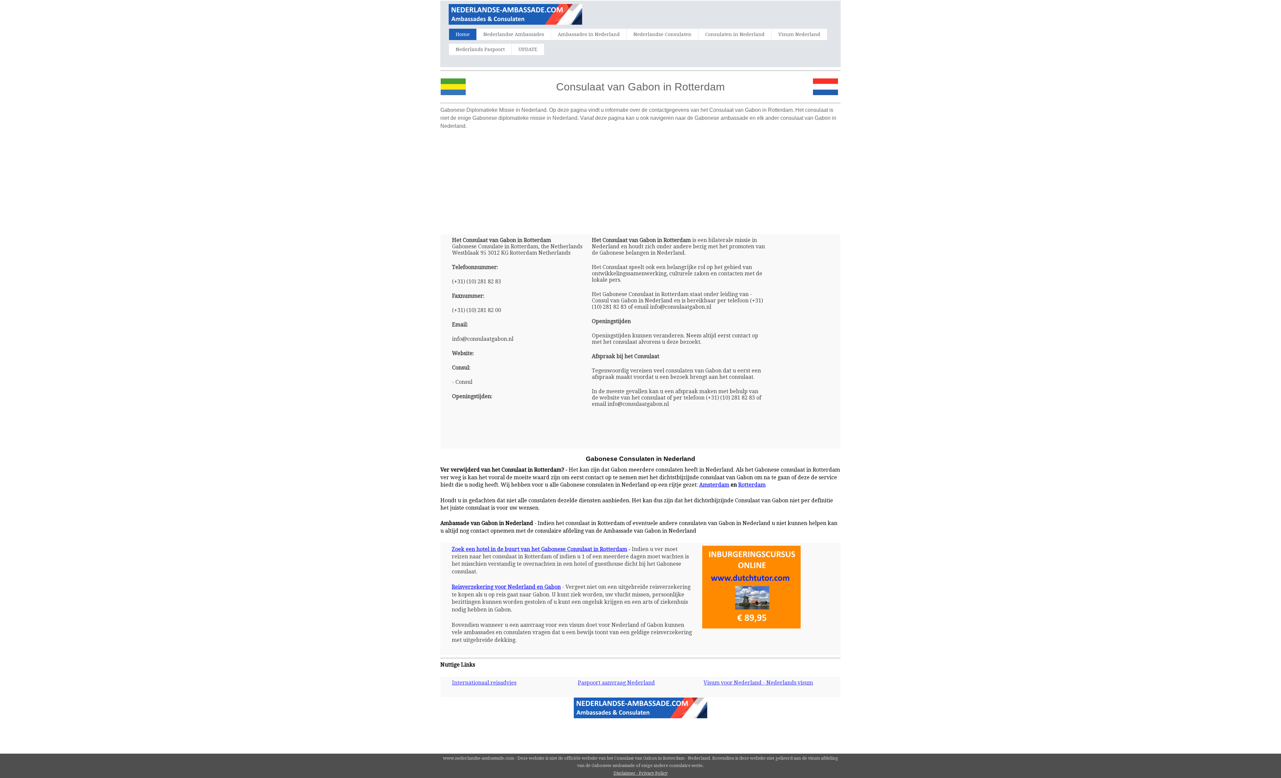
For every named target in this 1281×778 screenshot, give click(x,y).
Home (463, 34)
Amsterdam (714, 485)
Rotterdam (752, 485)
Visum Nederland (799, 34)
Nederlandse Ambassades (513, 34)
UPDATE (527, 49)
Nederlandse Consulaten (662, 34)
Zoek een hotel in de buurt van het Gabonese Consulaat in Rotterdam (539, 549)
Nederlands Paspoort (480, 49)
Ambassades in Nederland (589, 34)
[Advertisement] (640, 179)
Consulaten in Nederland (735, 34)
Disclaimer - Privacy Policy (640, 773)
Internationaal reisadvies (484, 683)
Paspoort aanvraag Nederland (616, 683)
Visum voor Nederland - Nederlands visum (758, 683)
